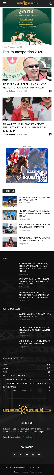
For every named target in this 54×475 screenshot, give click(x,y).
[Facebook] (20, 454)
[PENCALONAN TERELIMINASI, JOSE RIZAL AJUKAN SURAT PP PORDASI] (27, 69)
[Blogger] (14, 454)
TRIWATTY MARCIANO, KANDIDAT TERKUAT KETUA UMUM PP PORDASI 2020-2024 (25, 127)
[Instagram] (33, 454)
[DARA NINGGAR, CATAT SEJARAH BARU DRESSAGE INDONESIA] (10, 201)
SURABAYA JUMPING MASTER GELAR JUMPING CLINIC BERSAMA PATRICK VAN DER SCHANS (34, 281)
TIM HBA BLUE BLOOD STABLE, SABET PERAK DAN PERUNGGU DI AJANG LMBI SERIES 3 (34, 213)
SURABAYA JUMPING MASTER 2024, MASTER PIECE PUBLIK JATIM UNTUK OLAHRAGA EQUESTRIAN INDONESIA (34, 295)
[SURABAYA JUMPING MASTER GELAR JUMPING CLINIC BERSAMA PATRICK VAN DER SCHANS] (10, 283)
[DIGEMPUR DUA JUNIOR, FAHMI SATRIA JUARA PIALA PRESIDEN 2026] (10, 242)
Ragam (5, 80)
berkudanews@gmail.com (22, 437)
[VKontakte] (39, 454)
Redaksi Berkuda (9, 91)
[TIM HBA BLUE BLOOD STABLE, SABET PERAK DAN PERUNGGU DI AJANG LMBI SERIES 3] (10, 215)
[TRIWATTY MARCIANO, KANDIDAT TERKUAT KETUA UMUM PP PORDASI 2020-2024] (27, 109)
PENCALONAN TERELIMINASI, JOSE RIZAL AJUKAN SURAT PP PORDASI (24, 86)
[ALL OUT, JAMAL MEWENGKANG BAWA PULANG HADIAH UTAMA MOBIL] (10, 228)
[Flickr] (26, 454)
